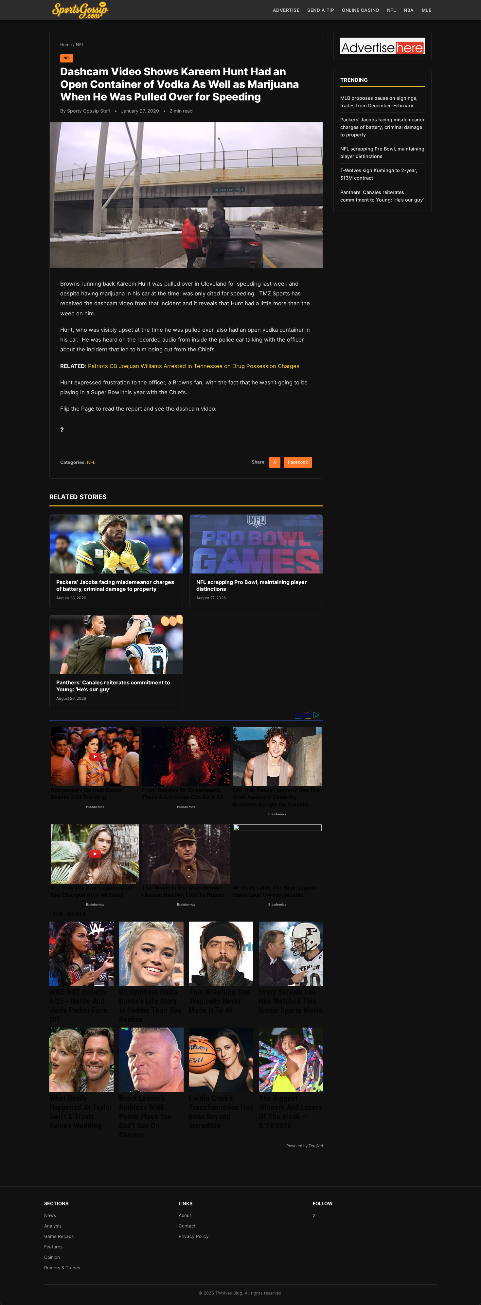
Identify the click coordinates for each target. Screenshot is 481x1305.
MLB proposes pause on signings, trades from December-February (379, 101)
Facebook (298, 462)
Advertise (286, 10)
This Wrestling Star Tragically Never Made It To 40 (220, 1001)
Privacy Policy (194, 1236)
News (50, 1215)
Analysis (53, 1225)
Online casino (360, 10)
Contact (187, 1225)
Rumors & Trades (62, 1267)
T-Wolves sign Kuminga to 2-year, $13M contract (378, 174)
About (185, 1215)
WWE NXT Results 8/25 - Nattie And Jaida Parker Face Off (78, 1005)
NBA (409, 10)
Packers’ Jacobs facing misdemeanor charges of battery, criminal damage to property (115, 585)
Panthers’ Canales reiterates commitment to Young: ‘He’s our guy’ (382, 196)
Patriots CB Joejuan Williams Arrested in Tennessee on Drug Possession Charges (193, 366)
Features (53, 1246)
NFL (391, 10)
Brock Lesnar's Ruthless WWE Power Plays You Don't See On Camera (145, 1116)
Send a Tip (320, 10)
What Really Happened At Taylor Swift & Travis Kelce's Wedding (80, 1112)
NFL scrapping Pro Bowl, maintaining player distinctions (382, 152)
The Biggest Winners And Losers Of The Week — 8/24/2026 (290, 1112)
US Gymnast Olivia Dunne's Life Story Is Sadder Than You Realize (150, 1005)
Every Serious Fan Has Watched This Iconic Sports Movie (291, 1001)
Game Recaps (59, 1236)
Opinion (52, 1257)
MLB (427, 10)
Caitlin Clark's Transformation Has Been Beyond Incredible (221, 1112)
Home (66, 44)
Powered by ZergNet (304, 1146)
